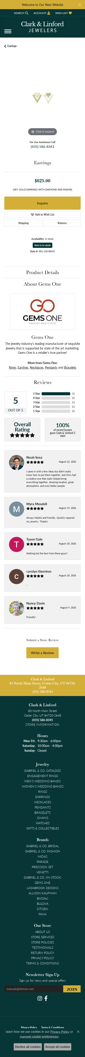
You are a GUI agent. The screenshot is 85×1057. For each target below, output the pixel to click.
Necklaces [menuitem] (42, 802)
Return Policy (42, 952)
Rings (12, 367)
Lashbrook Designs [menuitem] (42, 888)
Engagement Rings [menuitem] (42, 776)
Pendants (51, 367)
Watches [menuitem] (42, 823)
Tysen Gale (34, 539)
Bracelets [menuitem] (42, 812)
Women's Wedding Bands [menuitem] (42, 786)
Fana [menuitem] (42, 914)
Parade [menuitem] (42, 861)
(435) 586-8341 (42, 146)
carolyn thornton (38, 571)
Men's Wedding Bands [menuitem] (42, 781)
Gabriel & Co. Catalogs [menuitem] (42, 770)
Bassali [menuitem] (42, 898)
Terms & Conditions (42, 963)
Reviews (42, 382)
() (73, 394)
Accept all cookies (57, 1046)
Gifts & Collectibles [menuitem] (42, 828)
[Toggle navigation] (8, 33)
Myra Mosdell (36, 503)
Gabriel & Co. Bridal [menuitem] (42, 846)
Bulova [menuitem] (42, 903)
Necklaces (36, 367)
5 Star (36, 394)
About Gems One (42, 283)
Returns (62, 223)
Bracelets (70, 367)
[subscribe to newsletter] (72, 988)
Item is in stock (42, 245)
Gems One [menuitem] (42, 882)
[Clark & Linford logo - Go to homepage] (42, 25)
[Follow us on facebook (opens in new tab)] (46, 998)
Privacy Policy (42, 958)
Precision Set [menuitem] (42, 867)
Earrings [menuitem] (42, 796)
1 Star (36, 411)
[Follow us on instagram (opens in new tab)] (39, 998)
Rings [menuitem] (42, 791)
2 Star (36, 407)
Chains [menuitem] (42, 817)
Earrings (12, 46)
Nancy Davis (35, 603)
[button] (20, 13)
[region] (42, 98)
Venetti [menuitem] (42, 872)
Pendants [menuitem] (43, 807)
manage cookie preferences (39, 1036)
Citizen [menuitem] (42, 909)
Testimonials (42, 947)
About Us (42, 931)
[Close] (79, 4)
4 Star (36, 398)
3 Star (36, 402)
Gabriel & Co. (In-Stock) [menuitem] (42, 877)
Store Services (42, 937)
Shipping (23, 223)
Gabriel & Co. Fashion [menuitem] (42, 851)
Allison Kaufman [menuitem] (43, 893)
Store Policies (42, 942)
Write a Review (42, 652)
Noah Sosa (34, 457)
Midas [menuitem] (42, 856)
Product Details (42, 272)
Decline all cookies (28, 1046)
